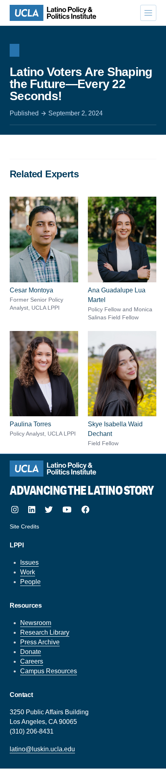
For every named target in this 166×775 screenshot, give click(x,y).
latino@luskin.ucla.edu (42, 749)
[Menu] (148, 13)
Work (27, 572)
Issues (29, 562)
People (30, 581)
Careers (31, 661)
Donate (30, 651)
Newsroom (35, 622)
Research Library (44, 632)
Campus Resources (48, 671)
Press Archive (40, 642)
